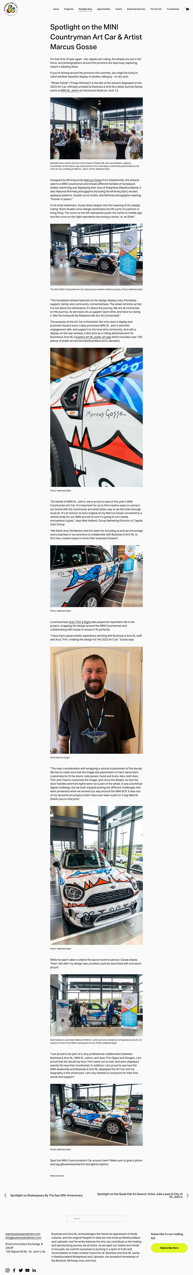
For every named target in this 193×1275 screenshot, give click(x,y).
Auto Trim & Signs (80, 622)
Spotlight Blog (85, 9)
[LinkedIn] (34, 1270)
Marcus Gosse (93, 180)
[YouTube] (27, 1270)
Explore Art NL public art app (93, 337)
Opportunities (103, 9)
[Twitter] (21, 1270)
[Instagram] (7, 1270)
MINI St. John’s (70, 90)
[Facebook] (14, 1270)
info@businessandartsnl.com (23, 1237)
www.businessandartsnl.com (22, 1234)
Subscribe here (169, 1248)
